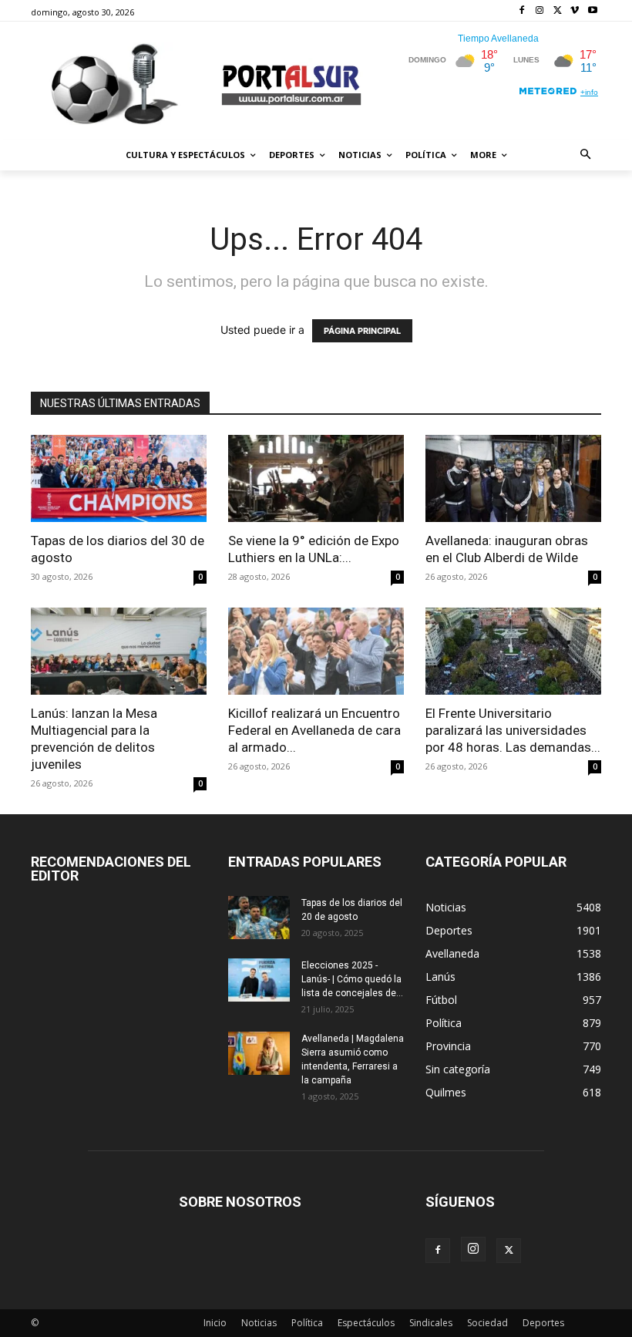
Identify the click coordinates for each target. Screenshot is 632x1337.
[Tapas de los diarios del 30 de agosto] (119, 478)
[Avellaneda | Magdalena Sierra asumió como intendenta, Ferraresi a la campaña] (259, 1053)
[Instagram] (540, 11)
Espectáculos (366, 1322)
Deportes (543, 1322)
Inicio (215, 1322)
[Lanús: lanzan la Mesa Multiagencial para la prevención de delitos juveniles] (119, 651)
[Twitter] (557, 11)
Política (307, 1322)
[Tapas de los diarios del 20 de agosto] (259, 917)
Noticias (259, 1322)
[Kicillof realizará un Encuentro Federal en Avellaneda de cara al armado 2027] (316, 651)
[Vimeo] (574, 11)
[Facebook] (522, 11)
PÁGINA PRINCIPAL (362, 330)
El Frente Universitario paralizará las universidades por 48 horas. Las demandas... (512, 730)
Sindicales (430, 1322)
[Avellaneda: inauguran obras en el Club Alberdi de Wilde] (513, 478)
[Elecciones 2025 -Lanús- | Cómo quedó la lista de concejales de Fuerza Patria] (259, 980)
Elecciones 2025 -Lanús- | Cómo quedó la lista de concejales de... (352, 979)
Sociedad (487, 1322)
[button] (586, 155)
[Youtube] (592, 11)
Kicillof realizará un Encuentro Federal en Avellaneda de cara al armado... (314, 730)
